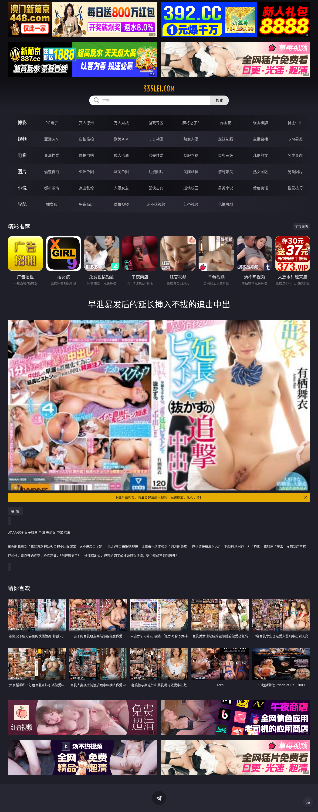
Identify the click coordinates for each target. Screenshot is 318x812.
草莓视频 (121, 204)
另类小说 (225, 188)
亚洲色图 (86, 171)
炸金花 (225, 122)
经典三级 (225, 155)
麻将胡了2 (190, 122)
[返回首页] (307, 801)
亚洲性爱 (51, 155)
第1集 (15, 511)
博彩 (22, 123)
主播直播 (260, 139)
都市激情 (51, 188)
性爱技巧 (295, 188)
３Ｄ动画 (156, 139)
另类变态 (295, 155)
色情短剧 (225, 204)
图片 (22, 171)
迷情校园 (190, 188)
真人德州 (86, 122)
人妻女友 (121, 188)
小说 (22, 188)
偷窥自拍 (51, 171)
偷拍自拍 (86, 155)
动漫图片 (156, 171)
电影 (22, 155)
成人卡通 (121, 155)
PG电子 (51, 122)
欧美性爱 (156, 155)
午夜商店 (86, 204)
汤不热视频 (156, 204)
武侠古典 (156, 188)
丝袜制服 (225, 139)
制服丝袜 (190, 155)
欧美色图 (121, 171)
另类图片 (295, 171)
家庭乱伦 (86, 188)
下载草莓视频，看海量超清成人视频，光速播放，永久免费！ (159, 497)
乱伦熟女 (260, 155)
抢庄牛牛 (295, 122)
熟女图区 (260, 171)
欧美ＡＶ (121, 139)
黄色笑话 (260, 188)
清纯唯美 (225, 171)
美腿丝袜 (190, 171)
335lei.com (159, 88)
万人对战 (121, 122)
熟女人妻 (190, 139)
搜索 (219, 100)
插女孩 (51, 204)
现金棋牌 (260, 122)
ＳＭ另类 (295, 139)
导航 (22, 204)
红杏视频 (190, 204)
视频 (22, 139)
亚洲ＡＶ (51, 139)
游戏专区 (156, 122)
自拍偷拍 (86, 139)
